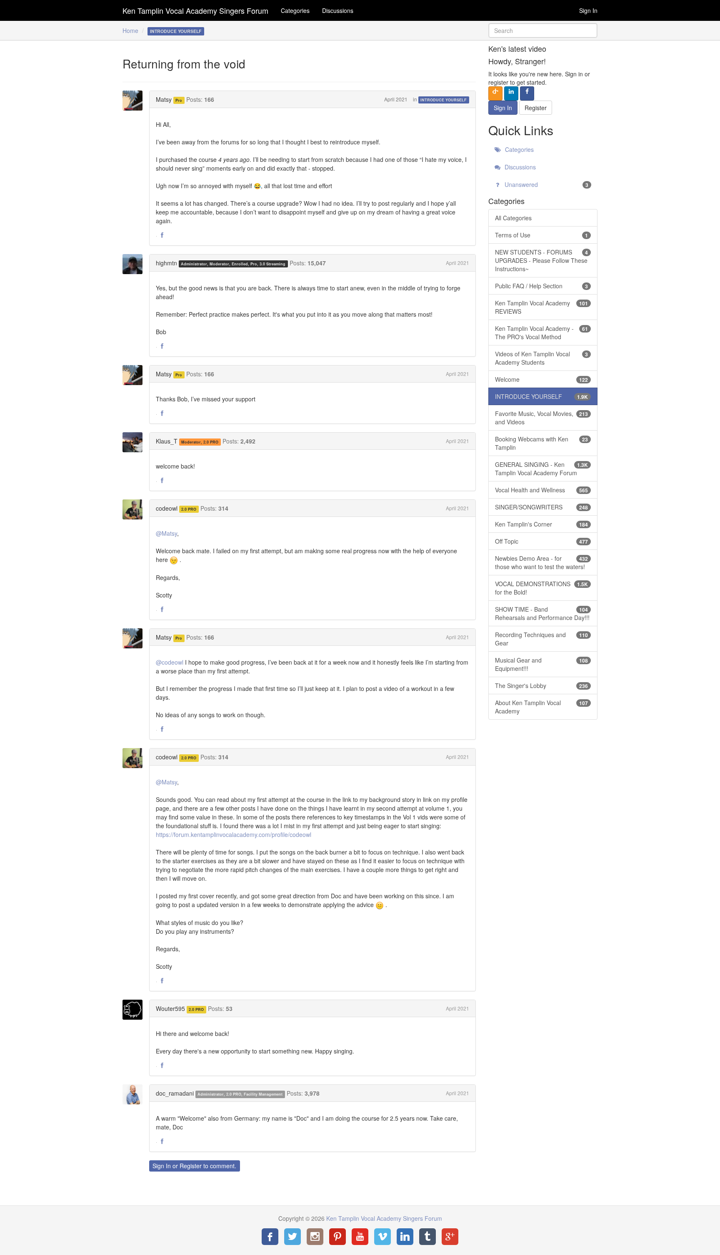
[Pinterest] (337, 1236)
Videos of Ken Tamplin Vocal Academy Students (541, 358)
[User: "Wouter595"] (135, 1010)
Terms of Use (541, 235)
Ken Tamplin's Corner (541, 524)
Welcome (541, 379)
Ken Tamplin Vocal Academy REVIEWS (541, 307)
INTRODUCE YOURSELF (443, 100)
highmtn (166, 263)
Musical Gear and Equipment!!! (541, 664)
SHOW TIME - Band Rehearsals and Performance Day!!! (542, 613)
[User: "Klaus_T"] (135, 442)
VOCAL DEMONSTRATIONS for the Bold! (541, 588)
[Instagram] (315, 1236)
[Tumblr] (427, 1236)
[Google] (450, 1236)
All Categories (513, 218)
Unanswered (546, 184)
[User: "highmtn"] (135, 264)
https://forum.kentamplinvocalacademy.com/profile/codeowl (233, 834)
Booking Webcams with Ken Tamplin (541, 443)
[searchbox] (543, 30)
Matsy (164, 99)
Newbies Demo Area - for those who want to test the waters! (541, 562)
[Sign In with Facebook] (527, 93)
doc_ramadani (175, 1093)
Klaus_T (167, 441)
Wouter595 (170, 1008)
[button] (162, 235)
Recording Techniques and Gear (541, 638)
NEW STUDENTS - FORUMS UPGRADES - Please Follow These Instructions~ (541, 260)
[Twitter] (292, 1236)
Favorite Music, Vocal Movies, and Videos (541, 417)
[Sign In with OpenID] (495, 93)
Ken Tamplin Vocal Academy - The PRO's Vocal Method (541, 332)
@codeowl (169, 662)
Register (191, 1166)
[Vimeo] (382, 1236)
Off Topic (541, 541)
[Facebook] (270, 1236)
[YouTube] (360, 1236)
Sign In (588, 10)
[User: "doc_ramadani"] (135, 1094)
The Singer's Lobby (541, 685)
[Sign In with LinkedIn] (511, 93)
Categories (295, 10)
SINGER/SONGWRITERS (541, 507)
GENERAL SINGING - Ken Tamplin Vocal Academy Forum (541, 468)
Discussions (337, 10)
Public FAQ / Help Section (541, 286)
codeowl (167, 508)
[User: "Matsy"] (135, 101)
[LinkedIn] (405, 1236)
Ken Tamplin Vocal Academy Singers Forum (195, 10)
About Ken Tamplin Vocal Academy (541, 706)
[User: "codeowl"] (135, 509)
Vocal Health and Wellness (541, 490)
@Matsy (166, 533)
